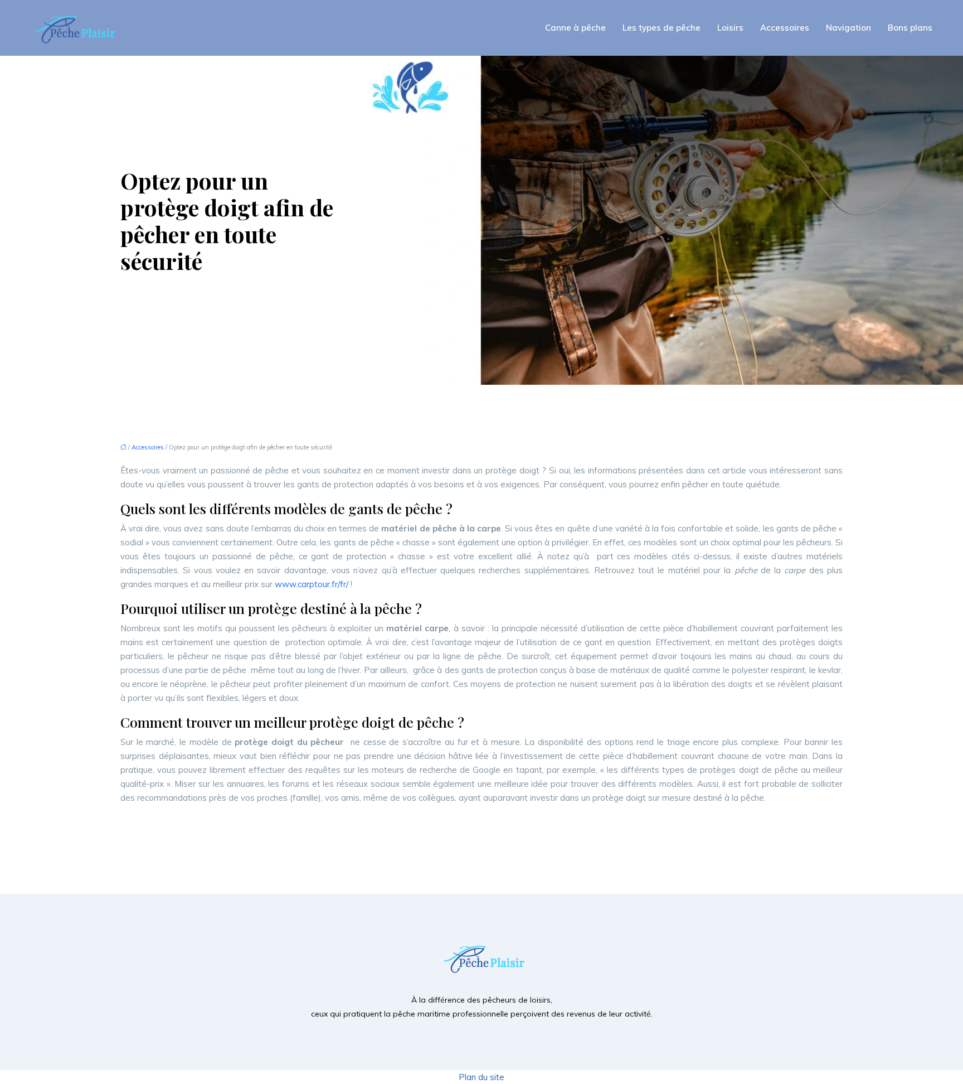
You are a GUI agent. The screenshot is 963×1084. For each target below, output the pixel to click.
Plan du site (481, 1077)
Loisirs (730, 27)
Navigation (848, 27)
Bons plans (910, 27)
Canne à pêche (575, 27)
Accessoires (784, 27)
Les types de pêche (661, 27)
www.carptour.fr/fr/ (311, 584)
